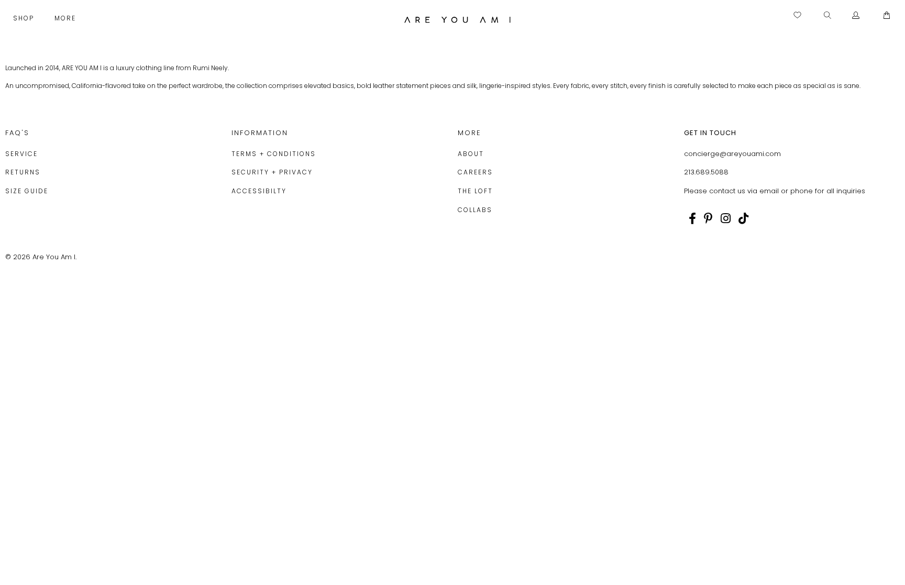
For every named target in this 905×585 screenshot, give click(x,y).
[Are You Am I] (458, 19)
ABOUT (471, 153)
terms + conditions (273, 153)
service (21, 153)
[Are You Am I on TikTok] (743, 218)
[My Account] (856, 15)
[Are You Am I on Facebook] (692, 218)
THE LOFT (475, 190)
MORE (66, 18)
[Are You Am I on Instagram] (726, 218)
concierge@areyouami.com (732, 154)
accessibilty (258, 190)
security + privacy (272, 172)
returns (22, 172)
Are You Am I (53, 257)
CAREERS (475, 172)
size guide (26, 190)
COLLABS (475, 209)
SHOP (25, 18)
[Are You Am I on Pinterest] (708, 218)
